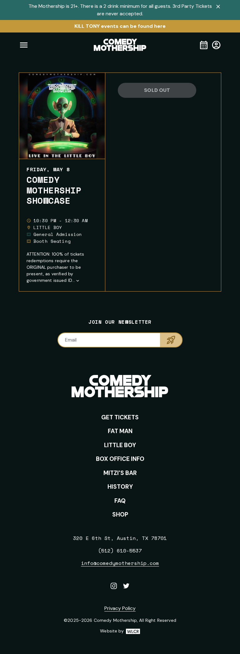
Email (71, 340)
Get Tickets (120, 417)
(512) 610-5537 (120, 550)
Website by (120, 631)
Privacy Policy (120, 608)
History (120, 487)
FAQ (120, 501)
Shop (120, 514)
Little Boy (120, 445)
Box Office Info (120, 459)
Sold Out (157, 90)
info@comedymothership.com (120, 563)
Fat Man (120, 431)
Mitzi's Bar (120, 473)
